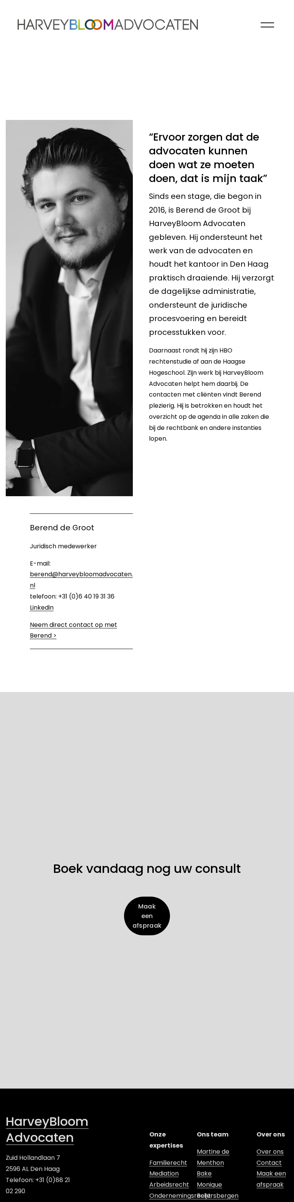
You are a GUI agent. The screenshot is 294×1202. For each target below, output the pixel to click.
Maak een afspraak (147, 916)
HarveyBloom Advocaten (47, 1129)
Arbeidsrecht (169, 1184)
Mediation (164, 1173)
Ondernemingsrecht (180, 1195)
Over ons (270, 1151)
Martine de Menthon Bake (213, 1162)
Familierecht (168, 1162)
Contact (269, 1162)
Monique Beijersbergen (217, 1190)
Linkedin (42, 607)
